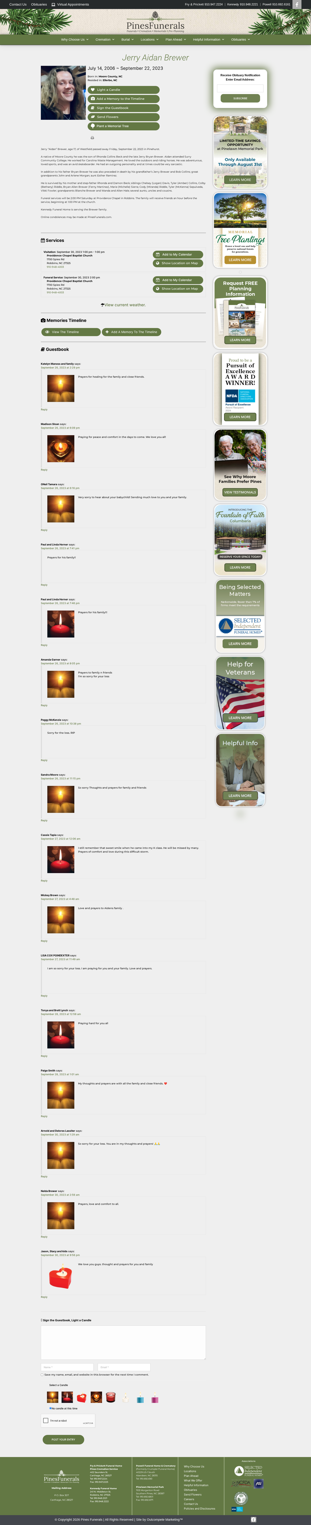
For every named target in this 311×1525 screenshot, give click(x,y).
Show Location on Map (179, 263)
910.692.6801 (146, 1496)
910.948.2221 (100, 1498)
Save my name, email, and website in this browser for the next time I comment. (96, 1374)
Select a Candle (58, 1385)
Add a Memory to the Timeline (120, 99)
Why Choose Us (194, 1466)
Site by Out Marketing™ (159, 1519)
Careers (189, 1499)
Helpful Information (196, 1485)
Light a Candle (108, 90)
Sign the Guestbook (112, 108)
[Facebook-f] (253, 1519)
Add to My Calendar (176, 254)
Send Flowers (107, 117)
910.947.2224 (100, 1478)
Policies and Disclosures (199, 1508)
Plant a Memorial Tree (113, 126)
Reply (44, 409)
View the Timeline (65, 332)
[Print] (92, 137)
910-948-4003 (55, 266)
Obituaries (190, 1490)
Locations (190, 1471)
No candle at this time (64, 1408)
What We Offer (193, 1480)
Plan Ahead (191, 1476)
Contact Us (191, 1504)
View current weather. (125, 304)
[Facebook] (296, 4)
